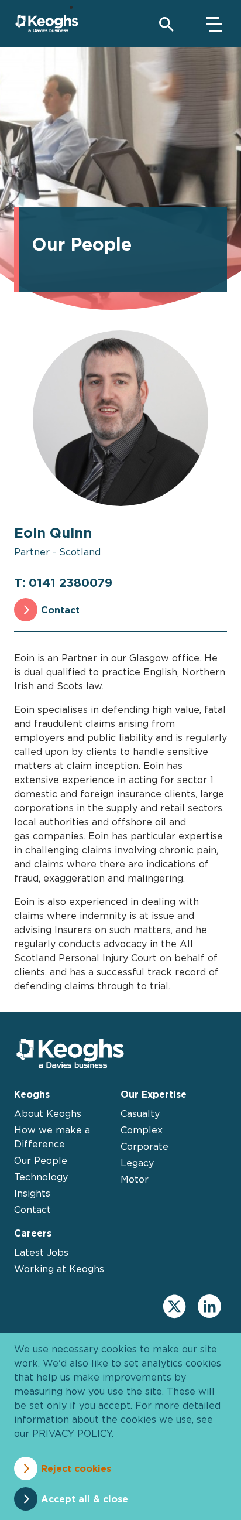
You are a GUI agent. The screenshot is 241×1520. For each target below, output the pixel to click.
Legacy (137, 1162)
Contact (60, 609)
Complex (141, 1130)
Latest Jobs (41, 1252)
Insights (32, 1193)
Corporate (144, 1146)
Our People (40, 1160)
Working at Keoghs (59, 1268)
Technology (41, 1176)
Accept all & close (84, 1499)
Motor (134, 1179)
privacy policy (72, 1433)
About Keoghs (47, 1113)
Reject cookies (76, 1468)
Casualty (140, 1113)
